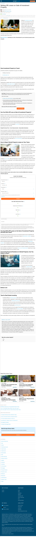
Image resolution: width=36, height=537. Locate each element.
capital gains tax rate (11, 83)
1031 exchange (20, 308)
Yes (3, 339)
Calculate (18, 198)
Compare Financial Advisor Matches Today (9, 414)
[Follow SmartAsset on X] (2, 507)
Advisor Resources (4, 441)
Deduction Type (3, 191)
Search (19, 490)
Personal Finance (4, 469)
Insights (2, 460)
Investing (2, 464)
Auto (2, 443)
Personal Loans (4, 471)
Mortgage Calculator (5, 422)
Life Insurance (3, 466)
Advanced (3, 196)
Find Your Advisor (20, 108)
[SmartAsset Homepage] (16, 1)
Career (2, 445)
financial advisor (4, 37)
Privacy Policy (20, 506)
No (3, 340)
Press (19, 498)
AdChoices (19, 508)
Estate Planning (4, 456)
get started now (17, 305)
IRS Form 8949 (6, 158)
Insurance (3, 462)
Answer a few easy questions (8, 98)
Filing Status (3, 187)
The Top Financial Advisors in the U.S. (8, 418)
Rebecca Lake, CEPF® (6, 319)
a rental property (29, 266)
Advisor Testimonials (21, 497)
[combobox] (18, 185)
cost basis (17, 124)
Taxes (2, 481)
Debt (2, 454)
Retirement (3, 475)
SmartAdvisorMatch (21, 500)
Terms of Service (20, 505)
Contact (3, 490)
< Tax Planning (3, 3)
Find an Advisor (32, 1)
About (19, 491)
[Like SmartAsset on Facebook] (2, 505)
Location (2, 183)
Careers (3, 491)
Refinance (3, 473)
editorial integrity (8, 15)
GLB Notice (19, 509)
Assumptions (2, 221)
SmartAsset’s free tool (16, 300)
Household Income (4, 179)
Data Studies (3, 452)
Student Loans (3, 479)
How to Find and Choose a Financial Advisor (9, 416)
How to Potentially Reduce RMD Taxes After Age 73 (10, 408)
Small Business (4, 477)
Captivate (19, 494)
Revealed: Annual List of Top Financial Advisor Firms (10, 406)
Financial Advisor (4, 458)
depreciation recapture (27, 236)
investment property (28, 20)
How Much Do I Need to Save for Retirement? (9, 420)
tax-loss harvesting (18, 138)
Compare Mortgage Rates (6, 424)
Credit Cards (3, 448)
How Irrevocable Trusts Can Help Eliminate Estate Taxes (11, 409)
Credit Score (3, 450)
